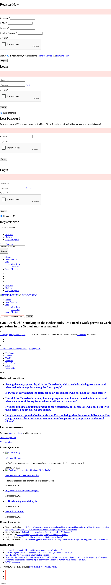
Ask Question (11, 259)
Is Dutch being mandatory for (22, 501)
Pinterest (9, 360)
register (19, 433)
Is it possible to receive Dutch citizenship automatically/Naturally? (33, 550)
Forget (28, 85)
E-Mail (3, 23)
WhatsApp (10, 363)
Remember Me (9, 113)
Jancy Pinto (14, 334)
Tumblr (8, 358)
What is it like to (14, 511)
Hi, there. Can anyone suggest (22, 490)
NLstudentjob (6, 349)
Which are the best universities (22, 475)
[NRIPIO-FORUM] (18, 295)
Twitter (8, 356)
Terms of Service (44, 56)
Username (5, 18)
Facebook (9, 353)
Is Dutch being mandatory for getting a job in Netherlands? (47, 532)
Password (4, 28)
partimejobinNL (20, 349)
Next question (6, 442)
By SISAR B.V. (36, 567)
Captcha (4, 38)
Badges (8, 237)
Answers (81, 334)
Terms (3, 56)
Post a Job (15, 267)
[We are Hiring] (12, 453)
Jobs (7, 262)
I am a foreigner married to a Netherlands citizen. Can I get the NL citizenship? (39, 552)
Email (7, 365)
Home (8, 257)
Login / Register (12, 269)
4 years (22, 334)
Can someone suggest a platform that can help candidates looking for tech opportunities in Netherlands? (66, 539)
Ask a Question (6, 244)
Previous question (8, 437)
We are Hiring (13, 458)
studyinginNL (34, 349)
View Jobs (15, 264)
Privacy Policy (62, 56)
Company (4, 334)
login (11, 433)
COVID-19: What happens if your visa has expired (27, 555)
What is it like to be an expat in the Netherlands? (42, 537)
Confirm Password (8, 33)
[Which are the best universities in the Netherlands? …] (29, 470)
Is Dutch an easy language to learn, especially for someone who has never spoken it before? (55, 392)
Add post (9, 234)
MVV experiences (13, 562)
